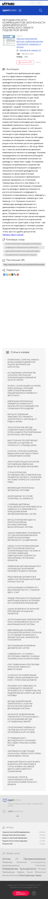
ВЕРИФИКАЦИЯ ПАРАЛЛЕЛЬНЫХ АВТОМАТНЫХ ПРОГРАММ (21, 489)
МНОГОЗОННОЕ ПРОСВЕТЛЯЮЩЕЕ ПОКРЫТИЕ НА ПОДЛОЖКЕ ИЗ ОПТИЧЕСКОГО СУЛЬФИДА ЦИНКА (23, 442)
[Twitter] (7, 274)
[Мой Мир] (12, 274)
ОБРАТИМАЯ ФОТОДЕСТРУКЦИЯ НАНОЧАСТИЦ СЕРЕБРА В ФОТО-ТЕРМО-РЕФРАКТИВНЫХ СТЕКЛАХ (25, 753)
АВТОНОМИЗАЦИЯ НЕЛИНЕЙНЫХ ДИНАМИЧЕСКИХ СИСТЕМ (22, 646)
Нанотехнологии (10, 866)
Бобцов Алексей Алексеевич (14, 835)
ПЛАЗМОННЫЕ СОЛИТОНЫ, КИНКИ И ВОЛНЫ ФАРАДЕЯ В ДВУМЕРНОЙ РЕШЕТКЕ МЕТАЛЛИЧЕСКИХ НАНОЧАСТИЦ (23, 363)
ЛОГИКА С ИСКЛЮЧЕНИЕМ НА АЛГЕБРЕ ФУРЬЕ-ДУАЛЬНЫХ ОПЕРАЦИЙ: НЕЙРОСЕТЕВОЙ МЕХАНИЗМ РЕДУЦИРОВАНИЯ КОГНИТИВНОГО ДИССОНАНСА (24, 391)
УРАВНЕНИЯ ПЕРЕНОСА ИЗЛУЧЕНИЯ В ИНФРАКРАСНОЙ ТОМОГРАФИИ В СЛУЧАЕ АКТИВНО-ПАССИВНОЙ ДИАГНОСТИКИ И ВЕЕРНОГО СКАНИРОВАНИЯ (24, 767)
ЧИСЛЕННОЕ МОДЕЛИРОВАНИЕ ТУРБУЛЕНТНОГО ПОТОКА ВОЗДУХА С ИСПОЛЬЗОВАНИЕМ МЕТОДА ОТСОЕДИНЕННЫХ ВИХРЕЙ (23, 718)
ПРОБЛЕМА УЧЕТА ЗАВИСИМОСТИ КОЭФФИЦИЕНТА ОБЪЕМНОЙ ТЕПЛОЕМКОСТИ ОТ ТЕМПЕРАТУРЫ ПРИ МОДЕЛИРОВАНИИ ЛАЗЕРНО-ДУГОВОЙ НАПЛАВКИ (24, 691)
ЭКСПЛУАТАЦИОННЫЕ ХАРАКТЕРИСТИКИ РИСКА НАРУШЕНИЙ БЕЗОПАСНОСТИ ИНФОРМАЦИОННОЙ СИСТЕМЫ (25, 621)
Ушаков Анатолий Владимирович (16, 832)
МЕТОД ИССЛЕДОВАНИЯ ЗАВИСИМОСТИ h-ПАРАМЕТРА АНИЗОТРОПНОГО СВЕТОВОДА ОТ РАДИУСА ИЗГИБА (22, 418)
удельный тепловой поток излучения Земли (22, 251)
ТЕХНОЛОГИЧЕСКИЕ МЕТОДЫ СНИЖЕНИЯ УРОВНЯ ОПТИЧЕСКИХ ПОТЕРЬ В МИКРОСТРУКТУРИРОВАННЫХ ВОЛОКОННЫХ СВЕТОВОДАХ (24, 431)
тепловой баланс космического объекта (21, 255)
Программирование (35, 859)
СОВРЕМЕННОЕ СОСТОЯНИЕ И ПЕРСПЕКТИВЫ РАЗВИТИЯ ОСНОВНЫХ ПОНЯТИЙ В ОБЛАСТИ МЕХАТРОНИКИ (24, 656)
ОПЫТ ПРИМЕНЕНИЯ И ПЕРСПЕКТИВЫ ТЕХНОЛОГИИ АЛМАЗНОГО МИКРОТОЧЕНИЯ (23, 667)
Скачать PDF (26, 62)
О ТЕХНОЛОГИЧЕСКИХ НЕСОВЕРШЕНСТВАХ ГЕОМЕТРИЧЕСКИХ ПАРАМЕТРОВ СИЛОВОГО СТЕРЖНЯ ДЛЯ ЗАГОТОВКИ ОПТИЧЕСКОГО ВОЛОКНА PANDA (24, 477)
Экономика (22, 862)
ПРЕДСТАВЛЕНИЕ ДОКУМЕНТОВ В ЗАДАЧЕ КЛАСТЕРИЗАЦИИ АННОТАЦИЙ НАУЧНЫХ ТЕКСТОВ (24, 579)
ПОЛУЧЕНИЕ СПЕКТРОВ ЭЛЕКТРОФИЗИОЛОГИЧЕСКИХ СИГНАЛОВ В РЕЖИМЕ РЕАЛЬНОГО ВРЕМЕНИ (22, 781)
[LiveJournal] (15, 274)
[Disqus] (24, 311)
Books (9, 10)
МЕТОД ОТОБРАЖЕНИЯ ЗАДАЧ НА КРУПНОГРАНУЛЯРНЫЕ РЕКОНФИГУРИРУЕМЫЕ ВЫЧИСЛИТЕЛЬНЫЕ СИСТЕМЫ (22, 523)
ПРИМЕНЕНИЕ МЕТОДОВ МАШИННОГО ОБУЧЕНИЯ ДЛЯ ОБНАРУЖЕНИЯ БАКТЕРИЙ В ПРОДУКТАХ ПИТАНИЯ (24, 568)
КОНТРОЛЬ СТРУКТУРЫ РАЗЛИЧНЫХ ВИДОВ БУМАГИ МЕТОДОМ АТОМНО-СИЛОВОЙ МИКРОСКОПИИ (23, 453)
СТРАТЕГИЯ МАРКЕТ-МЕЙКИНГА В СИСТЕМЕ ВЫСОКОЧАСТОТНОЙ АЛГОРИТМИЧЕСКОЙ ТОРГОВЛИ (21, 729)
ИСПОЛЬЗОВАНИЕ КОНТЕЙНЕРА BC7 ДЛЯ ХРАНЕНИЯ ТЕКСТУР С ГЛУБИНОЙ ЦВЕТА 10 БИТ (23, 590)
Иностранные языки (30, 875)
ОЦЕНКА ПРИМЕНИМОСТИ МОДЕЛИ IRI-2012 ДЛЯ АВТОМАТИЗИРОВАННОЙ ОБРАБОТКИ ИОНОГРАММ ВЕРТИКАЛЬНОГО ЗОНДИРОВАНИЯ (24, 536)
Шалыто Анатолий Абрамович (14, 838)
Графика (20, 872)
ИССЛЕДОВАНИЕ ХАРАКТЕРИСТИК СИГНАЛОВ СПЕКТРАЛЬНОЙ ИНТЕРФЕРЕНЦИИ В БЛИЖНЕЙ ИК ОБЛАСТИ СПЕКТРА (22, 376)
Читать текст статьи (12, 234)
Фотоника (14, 876)
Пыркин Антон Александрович (14, 841)
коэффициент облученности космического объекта (22, 247)
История (42, 869)
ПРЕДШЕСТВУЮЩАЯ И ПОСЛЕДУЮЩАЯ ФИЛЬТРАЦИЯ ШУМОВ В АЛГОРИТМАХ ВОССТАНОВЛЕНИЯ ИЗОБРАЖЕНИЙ (24, 600)
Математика (8, 872)
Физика (5, 876)
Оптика (6, 859)
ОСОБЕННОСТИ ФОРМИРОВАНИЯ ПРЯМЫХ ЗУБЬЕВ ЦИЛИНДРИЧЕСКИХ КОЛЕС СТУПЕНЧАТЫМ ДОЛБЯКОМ (23, 677)
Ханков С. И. (36, 50)
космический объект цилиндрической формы (23, 244)
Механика (7, 862)
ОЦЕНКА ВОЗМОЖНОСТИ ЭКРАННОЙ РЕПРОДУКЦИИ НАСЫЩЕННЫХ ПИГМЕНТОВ (23, 611)
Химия (30, 872)
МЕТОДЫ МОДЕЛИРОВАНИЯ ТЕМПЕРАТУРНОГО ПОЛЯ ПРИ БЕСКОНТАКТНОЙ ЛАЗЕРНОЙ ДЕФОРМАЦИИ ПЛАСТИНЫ (20, 705)
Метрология (40, 872)
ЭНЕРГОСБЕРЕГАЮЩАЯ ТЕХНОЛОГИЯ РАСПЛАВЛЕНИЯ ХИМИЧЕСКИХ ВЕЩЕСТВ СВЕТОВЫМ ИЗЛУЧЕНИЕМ (23, 464)
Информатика (10, 869)
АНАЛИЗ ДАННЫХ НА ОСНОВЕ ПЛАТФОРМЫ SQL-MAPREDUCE (20, 497)
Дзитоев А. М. (24, 50)
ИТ (17, 859)
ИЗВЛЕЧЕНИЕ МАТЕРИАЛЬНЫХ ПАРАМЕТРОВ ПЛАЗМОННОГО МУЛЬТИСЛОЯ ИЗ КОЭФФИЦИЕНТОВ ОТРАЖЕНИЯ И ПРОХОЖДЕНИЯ (23, 405)
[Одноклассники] (9, 274)
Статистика (40, 866)
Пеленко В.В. (7, 844)
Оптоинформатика (38, 862)
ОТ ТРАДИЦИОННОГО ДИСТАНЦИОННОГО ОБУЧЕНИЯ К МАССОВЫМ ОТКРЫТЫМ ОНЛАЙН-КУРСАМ (22, 741)
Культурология (28, 869)
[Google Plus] (17, 274)
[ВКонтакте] (4, 274)
